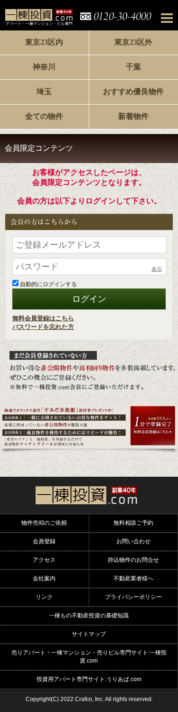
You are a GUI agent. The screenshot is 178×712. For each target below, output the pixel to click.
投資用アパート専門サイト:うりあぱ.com (89, 679)
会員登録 (44, 541)
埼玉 (44, 91)
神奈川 (44, 67)
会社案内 (44, 578)
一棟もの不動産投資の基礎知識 (89, 615)
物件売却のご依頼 (44, 523)
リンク (44, 597)
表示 (156, 269)
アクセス (44, 560)
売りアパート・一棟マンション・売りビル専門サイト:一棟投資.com (89, 656)
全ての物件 (44, 116)
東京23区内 (44, 42)
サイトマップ (89, 634)
